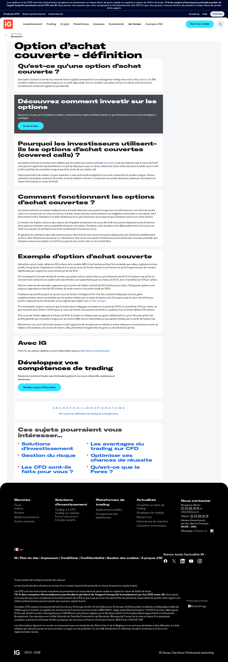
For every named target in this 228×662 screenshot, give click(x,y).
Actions (19, 512)
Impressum (50, 558)
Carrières (178, 652)
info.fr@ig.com (190, 511)
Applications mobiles (109, 509)
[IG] (8, 24)
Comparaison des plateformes (107, 515)
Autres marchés (24, 521)
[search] (220, 24)
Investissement (32, 24)
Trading (51, 24)
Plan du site (29, 558)
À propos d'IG (154, 24)
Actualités (146, 500)
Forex (18, 505)
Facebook (165, 561)
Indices (18, 508)
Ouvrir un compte (199, 24)
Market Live (144, 517)
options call (145, 79)
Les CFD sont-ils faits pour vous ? (47, 469)
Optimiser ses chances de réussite (121, 457)
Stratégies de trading (150, 512)
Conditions (69, 558)
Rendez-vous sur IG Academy (39, 387)
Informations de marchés (152, 521)
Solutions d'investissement (47, 446)
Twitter (174, 561)
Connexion (217, 13)
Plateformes (81, 24)
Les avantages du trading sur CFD (117, 446)
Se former (134, 24)
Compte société (65, 520)
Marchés (22, 500)
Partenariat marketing (200, 652)
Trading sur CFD (65, 509)
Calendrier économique (151, 525)
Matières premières (26, 517)
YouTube (191, 561)
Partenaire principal (197, 600)
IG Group (164, 652)
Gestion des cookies (123, 558)
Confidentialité (92, 558)
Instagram (200, 561)
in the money (97, 300)
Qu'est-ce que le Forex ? (115, 469)
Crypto (64, 24)
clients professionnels (97, 350)
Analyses (99, 24)
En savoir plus (30, 125)
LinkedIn (183, 561)
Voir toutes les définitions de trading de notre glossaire (88, 413)
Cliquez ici (200, 530)
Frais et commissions (66, 516)
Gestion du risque (48, 455)
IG (16, 558)
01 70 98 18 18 (190, 508)
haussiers (109, 162)
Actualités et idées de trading (150, 506)
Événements (116, 24)
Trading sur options (67, 513)
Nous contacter (196, 500)
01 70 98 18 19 (199, 516)
